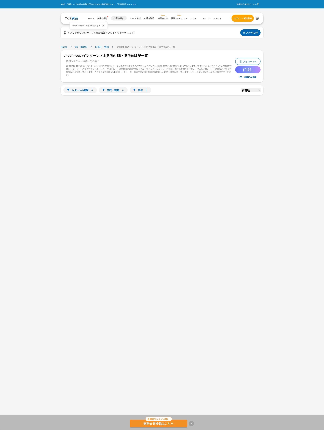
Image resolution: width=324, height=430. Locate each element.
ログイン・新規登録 (243, 18)
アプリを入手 (252, 32)
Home (64, 47)
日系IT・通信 (102, 47)
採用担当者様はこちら (247, 4)
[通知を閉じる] (103, 25)
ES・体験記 (81, 47)
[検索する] (257, 18)
